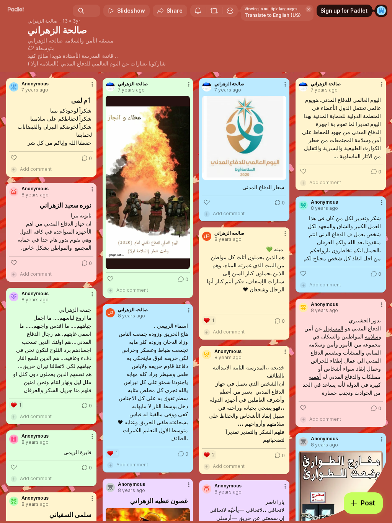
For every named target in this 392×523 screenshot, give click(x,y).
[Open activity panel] (198, 11)
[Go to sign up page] (381, 11)
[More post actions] (87, 87)
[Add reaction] (13, 157)
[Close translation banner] (308, 9)
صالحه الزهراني (229, 233)
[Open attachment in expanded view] (148, 182)
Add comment (36, 169)
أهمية (315, 376)
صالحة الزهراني (42, 21)
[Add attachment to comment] (13, 169)
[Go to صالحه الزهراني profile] (206, 236)
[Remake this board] (214, 11)
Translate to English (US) (273, 15)
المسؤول (333, 328)
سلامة (372, 336)
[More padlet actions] (230, 11)
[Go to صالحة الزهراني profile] (110, 87)
